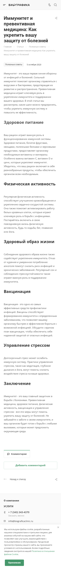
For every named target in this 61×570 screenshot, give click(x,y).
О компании (11, 500)
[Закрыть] (58, 527)
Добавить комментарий (30, 465)
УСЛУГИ (8, 506)
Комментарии (19, 453)
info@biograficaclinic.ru (20, 521)
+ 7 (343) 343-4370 (18, 512)
